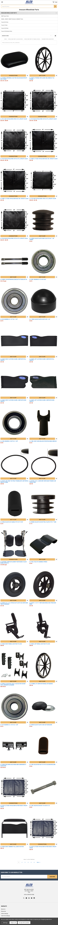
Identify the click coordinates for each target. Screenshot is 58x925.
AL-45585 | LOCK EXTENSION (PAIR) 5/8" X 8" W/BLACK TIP (13, 279)
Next (38, 862)
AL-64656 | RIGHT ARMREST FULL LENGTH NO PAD (12, 846)
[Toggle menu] (2, 2)
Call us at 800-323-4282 (29, 894)
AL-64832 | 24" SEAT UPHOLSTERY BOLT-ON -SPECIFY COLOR (43, 158)
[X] (24, 898)
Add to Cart (42, 75)
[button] (55, 35)
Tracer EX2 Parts (4, 22)
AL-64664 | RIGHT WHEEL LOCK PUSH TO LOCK (11, 643)
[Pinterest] (29, 898)
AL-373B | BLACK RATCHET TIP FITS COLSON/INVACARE (42, 764)
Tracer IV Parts (4, 25)
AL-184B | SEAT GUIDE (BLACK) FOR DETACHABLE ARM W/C (43, 441)
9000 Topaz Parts (5, 16)
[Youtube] (32, 898)
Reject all (13, 922)
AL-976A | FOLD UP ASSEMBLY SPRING (38, 561)
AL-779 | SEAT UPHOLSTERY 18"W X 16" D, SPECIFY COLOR (42, 198)
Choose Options (13, 75)
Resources (3, 911)
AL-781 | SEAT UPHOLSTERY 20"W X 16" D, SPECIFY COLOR (13, 119)
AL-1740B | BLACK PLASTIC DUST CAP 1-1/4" (39, 319)
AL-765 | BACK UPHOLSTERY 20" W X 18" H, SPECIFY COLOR (14, 158)
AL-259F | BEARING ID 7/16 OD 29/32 (37, 279)
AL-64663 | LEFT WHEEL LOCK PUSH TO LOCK (39, 643)
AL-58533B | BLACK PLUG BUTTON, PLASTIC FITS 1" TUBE (42, 522)
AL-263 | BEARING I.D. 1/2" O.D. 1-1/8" (9, 319)
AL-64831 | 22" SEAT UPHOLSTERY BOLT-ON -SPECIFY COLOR (14, 198)
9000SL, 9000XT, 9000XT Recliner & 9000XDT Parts (12, 19)
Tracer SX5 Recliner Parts (6, 31)
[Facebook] (26, 898)
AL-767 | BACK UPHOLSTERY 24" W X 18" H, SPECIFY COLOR (43, 119)
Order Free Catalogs (5, 915)
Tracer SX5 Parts (4, 28)
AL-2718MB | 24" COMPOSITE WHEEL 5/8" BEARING (41, 683)
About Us (3, 909)
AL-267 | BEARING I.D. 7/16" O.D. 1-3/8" (9, 724)
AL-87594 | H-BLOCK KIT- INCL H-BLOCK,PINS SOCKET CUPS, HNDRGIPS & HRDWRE (13, 684)
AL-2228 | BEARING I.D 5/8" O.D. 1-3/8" (9, 441)
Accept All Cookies (24, 922)
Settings (5, 922)
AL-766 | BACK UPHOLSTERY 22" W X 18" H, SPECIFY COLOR (14, 238)
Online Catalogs (4, 913)
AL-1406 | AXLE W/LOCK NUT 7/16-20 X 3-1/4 (39, 805)
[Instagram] (34, 898)
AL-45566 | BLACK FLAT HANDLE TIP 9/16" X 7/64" (11, 522)
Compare (27, 75)
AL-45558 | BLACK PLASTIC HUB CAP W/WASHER (40, 724)
